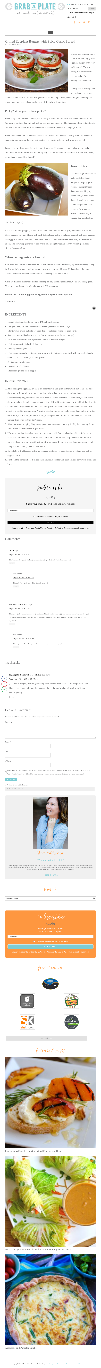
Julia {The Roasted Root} (18, 604)
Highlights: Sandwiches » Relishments (27, 675)
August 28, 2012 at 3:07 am (23, 578)
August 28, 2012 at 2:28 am (19, 555)
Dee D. (11, 550)
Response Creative (56, 1364)
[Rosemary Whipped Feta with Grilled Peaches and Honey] (50, 1102)
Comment (9, 722)
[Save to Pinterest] (4, 684)
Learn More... (50, 874)
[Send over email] (4, 689)
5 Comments (27, 44)
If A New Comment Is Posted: (16, 785)
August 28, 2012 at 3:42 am (19, 609)
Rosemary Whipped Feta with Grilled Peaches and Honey (34, 1151)
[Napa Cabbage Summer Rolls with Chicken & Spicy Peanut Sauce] (50, 1201)
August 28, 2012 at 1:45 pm (23, 638)
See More (46, 1038)
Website (8, 761)
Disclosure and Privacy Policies (78, 1364)
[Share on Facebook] (4, 678)
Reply (12, 563)
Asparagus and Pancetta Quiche (21, 1347)
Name (8, 742)
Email (8, 751)
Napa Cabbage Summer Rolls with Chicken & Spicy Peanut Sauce (38, 1249)
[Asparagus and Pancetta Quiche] (50, 1299)
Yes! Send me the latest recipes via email (52, 516)
